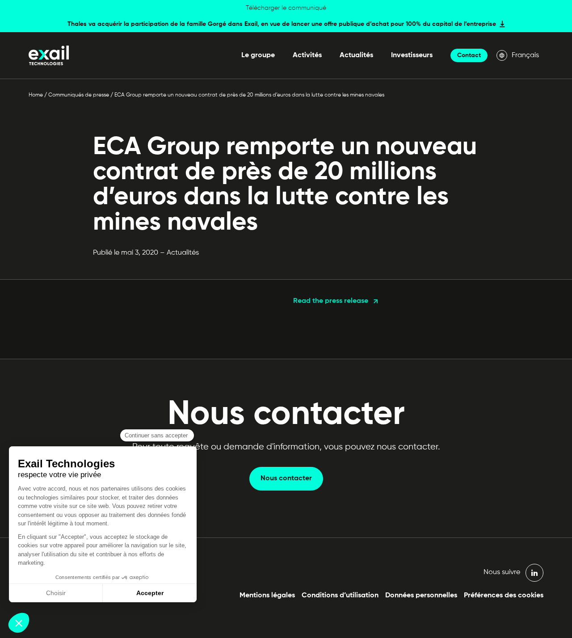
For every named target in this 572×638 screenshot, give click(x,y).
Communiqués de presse (78, 95)
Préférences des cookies (503, 595)
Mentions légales (267, 595)
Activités (307, 55)
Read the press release (330, 301)
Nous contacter (286, 478)
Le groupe (258, 55)
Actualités (356, 55)
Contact (469, 55)
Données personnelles (421, 595)
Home (36, 95)
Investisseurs (412, 55)
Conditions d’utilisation (340, 595)
